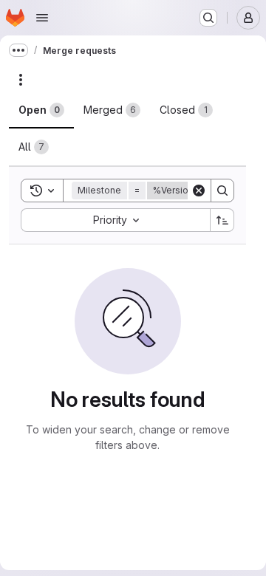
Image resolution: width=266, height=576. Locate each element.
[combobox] (115, 220)
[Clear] (199, 190)
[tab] (41, 110)
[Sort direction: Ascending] (222, 220)
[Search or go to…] (208, 18)
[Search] (222, 190)
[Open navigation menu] (42, 18)
